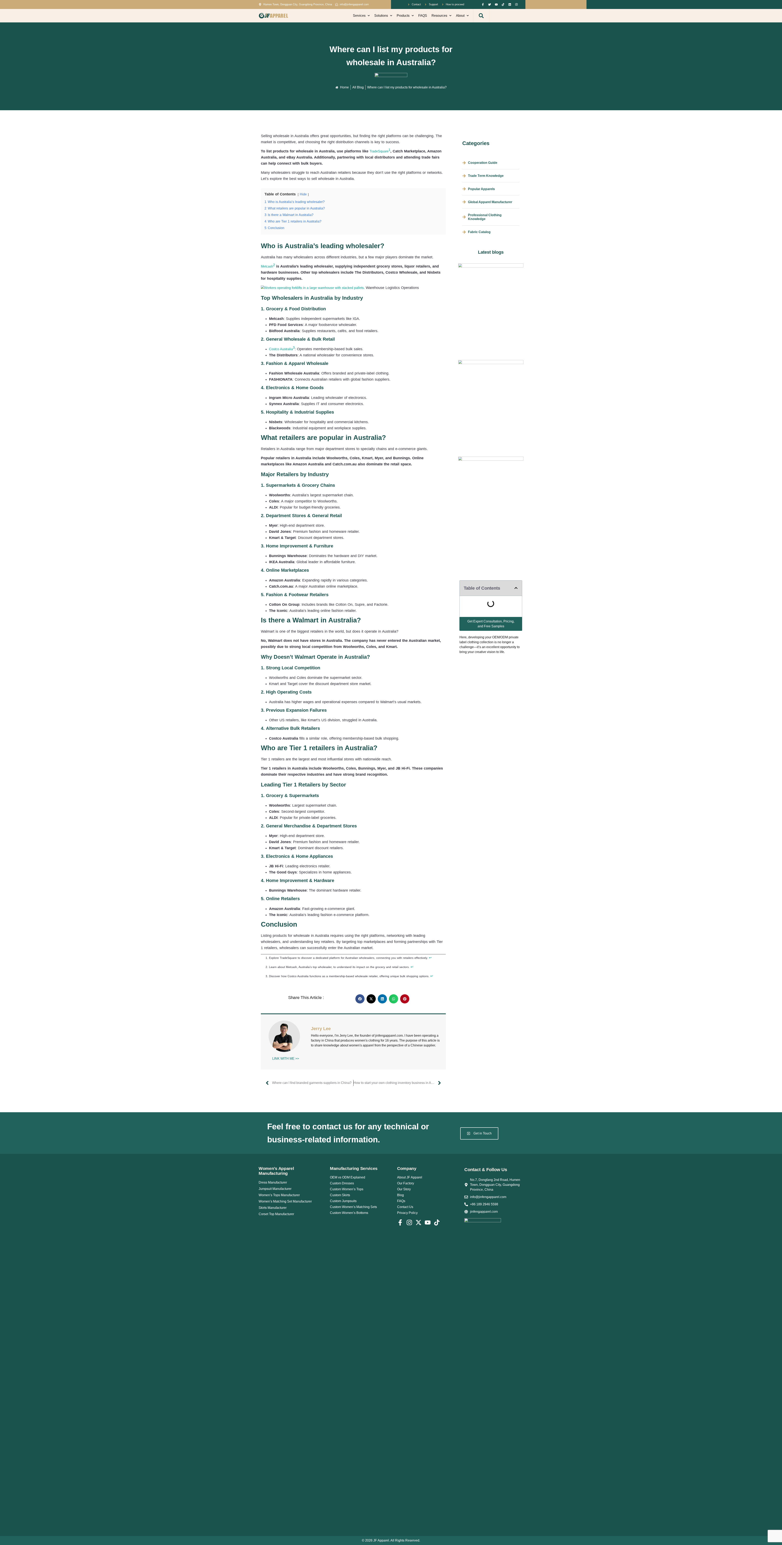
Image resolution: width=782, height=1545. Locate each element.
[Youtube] (496, 4)
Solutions (381, 15)
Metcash (267, 266)
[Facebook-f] (483, 4)
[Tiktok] (503, 4)
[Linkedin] (510, 4)
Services (359, 15)
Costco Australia (281, 349)
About (460, 15)
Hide (303, 194)
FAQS (422, 15)
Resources (439, 15)
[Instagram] (516, 4)
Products (403, 15)
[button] (481, 15)
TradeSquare (379, 151)
